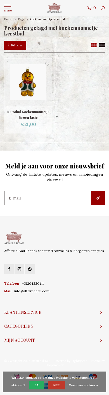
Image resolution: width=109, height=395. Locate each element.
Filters (16, 45)
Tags (21, 19)
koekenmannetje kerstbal (47, 19)
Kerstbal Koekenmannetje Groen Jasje (28, 115)
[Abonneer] (98, 198)
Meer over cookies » (83, 385)
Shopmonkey (55, 365)
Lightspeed (79, 361)
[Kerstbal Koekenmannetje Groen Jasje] (28, 82)
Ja (37, 385)
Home (8, 19)
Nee (56, 385)
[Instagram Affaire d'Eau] (19, 269)
